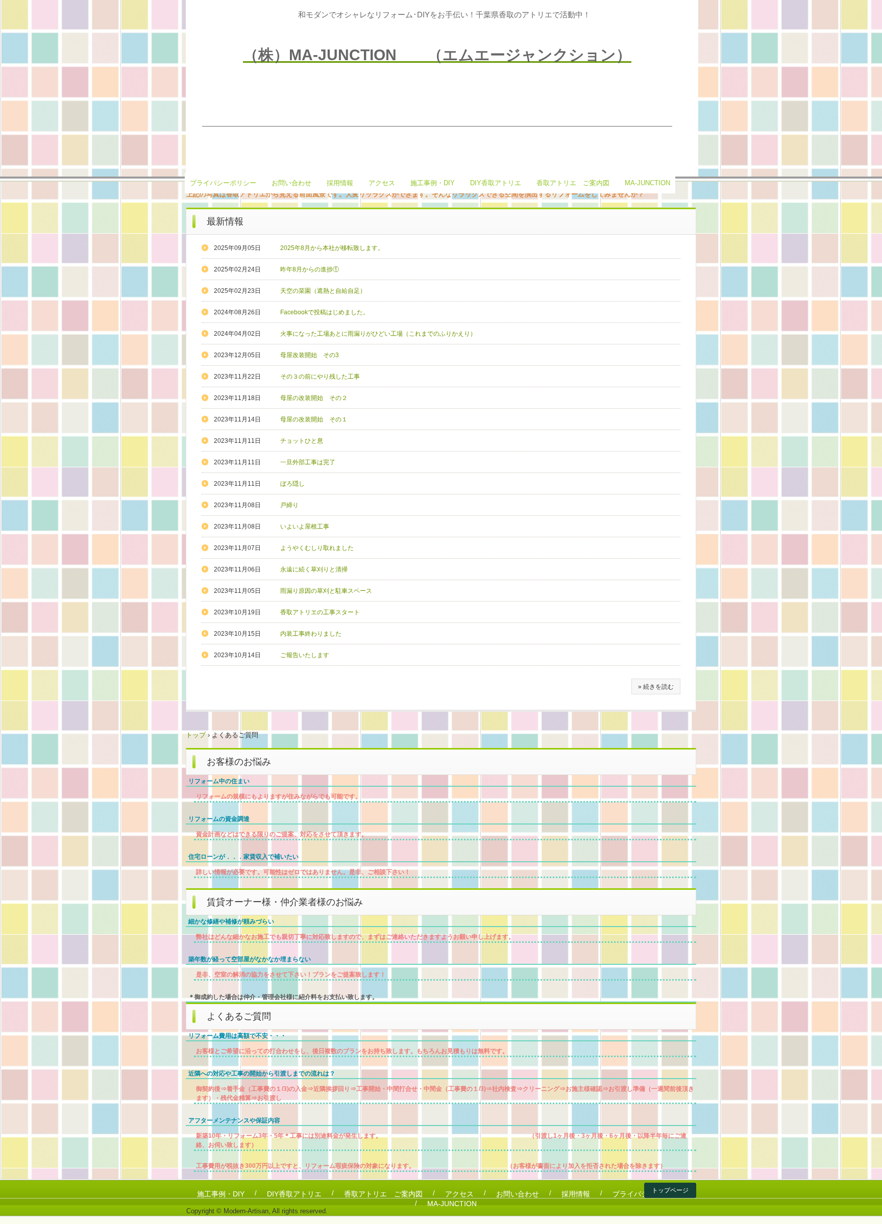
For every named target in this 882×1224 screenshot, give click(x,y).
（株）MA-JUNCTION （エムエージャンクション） (437, 54)
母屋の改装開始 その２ (314, 398)
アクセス (382, 183)
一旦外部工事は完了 (307, 462)
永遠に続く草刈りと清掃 (314, 569)
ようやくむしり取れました (317, 548)
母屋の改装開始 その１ (314, 419)
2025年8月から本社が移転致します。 (332, 248)
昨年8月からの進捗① (309, 269)
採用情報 (340, 183)
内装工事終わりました (310, 633)
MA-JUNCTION (647, 183)
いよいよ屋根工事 (304, 526)
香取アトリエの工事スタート (320, 612)
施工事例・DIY (432, 183)
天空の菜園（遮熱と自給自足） (323, 290)
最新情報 (225, 221)
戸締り (289, 505)
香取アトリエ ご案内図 (572, 183)
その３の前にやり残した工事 (320, 376)
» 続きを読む (656, 686)
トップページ (670, 1190)
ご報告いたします (304, 655)
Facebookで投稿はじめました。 (324, 312)
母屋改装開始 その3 (309, 355)
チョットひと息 (301, 440)
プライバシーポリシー (223, 183)
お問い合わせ (291, 183)
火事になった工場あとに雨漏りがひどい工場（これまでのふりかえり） (378, 333)
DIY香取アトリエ (495, 183)
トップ (196, 735)
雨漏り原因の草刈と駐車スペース (326, 590)
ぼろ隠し (292, 483)
